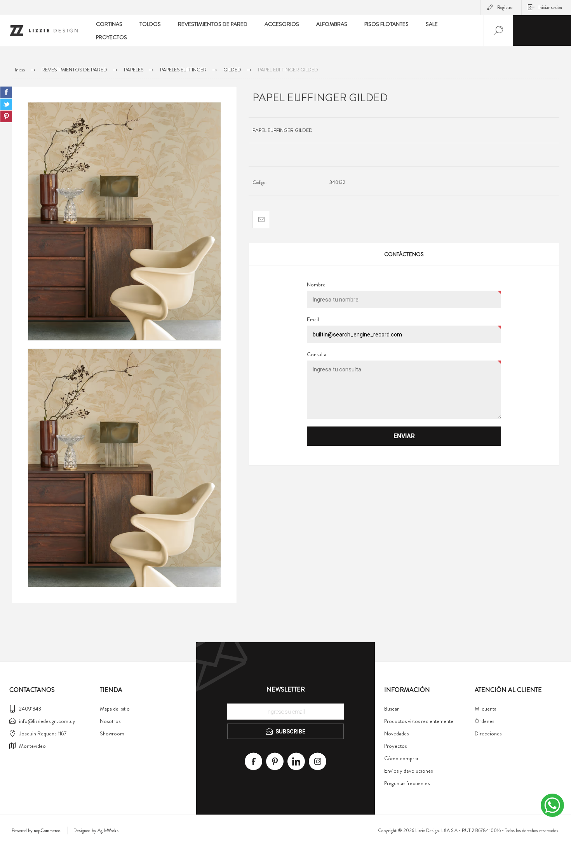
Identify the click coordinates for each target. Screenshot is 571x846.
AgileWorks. (108, 830)
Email (313, 319)
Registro (504, 7)
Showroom (112, 733)
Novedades (396, 733)
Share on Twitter (6, 104)
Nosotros (110, 721)
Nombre (316, 284)
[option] (124, 221)
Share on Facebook (6, 92)
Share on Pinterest (6, 116)
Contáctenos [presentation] (404, 254)
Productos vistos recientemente (418, 721)
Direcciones (488, 733)
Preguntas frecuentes (407, 783)
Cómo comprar (401, 758)
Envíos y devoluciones (408, 771)
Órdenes (484, 721)
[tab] (404, 254)
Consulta (316, 354)
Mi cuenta (485, 709)
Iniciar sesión (550, 7)
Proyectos (395, 746)
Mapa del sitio (115, 709)
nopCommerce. (47, 830)
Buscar (391, 709)
